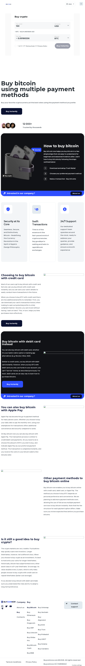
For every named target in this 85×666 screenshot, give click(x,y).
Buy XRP (30, 628)
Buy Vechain (43, 612)
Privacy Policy (31, 662)
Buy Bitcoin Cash (31, 646)
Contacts (21, 617)
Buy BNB (30, 653)
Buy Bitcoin (31, 607)
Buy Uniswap (43, 607)
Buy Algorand (42, 618)
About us (20, 607)
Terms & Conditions (13, 662)
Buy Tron (41, 629)
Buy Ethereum (31, 613)
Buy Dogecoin (31, 621)
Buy (18, 612)
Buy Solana (42, 644)
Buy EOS (41, 625)
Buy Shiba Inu (31, 639)
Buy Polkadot (43, 634)
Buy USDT (42, 639)
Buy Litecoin (32, 632)
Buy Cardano (43, 649)
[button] (81, 4)
